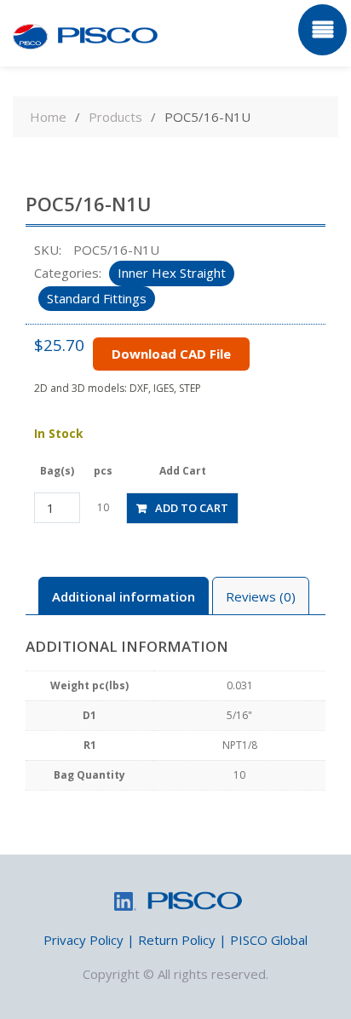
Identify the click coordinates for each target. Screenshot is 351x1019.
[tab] (123, 596)
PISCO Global (269, 939)
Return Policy (177, 939)
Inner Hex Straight (172, 272)
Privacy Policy (83, 939)
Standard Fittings (97, 298)
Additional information (123, 596)
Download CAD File (171, 353)
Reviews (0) (261, 596)
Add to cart (191, 507)
